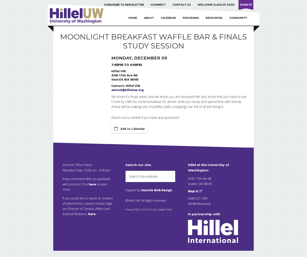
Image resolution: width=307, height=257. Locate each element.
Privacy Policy (132, 209)
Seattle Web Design (156, 190)
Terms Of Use (149, 209)
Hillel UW (80, 15)
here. (92, 214)
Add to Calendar (133, 129)
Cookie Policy (164, 209)
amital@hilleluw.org (127, 90)
